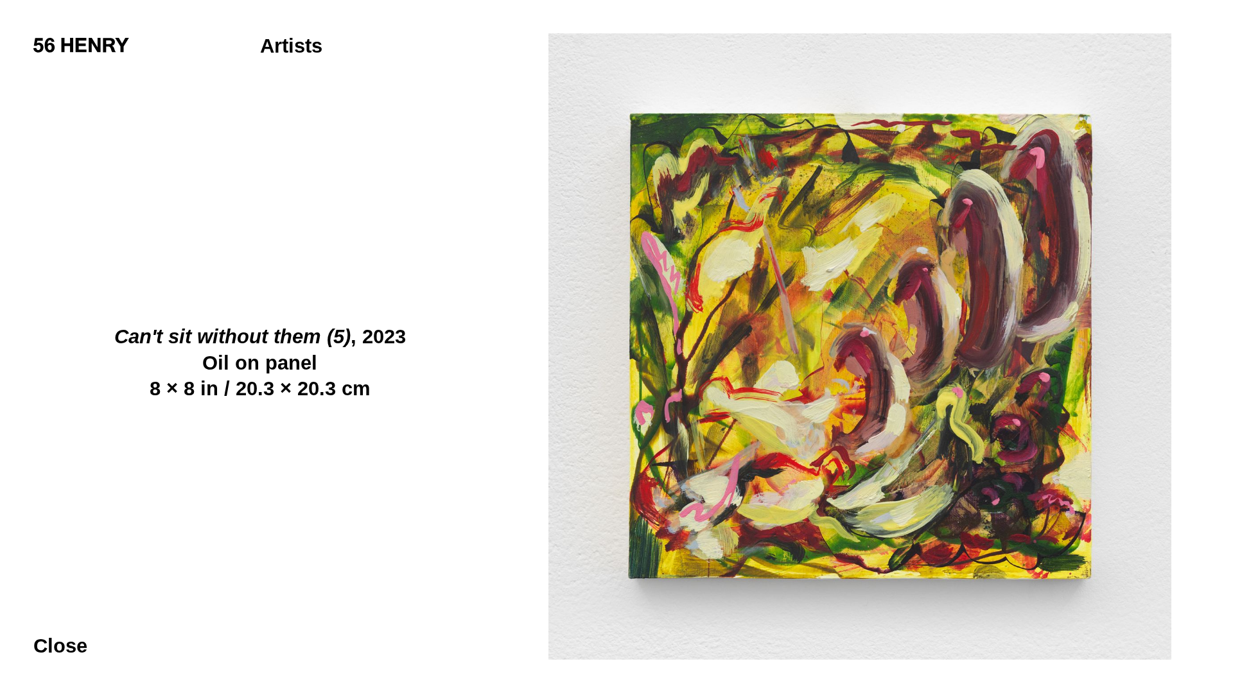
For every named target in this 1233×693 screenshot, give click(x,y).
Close (60, 646)
